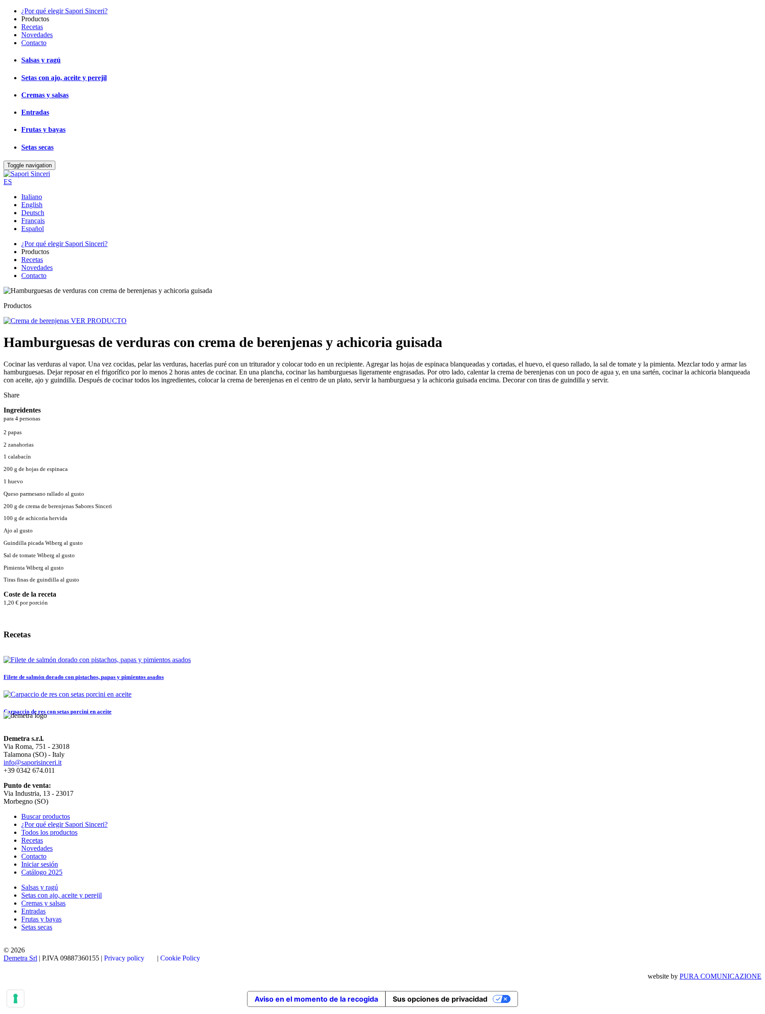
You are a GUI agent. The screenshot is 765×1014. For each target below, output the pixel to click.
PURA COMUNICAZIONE (720, 976)
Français (33, 220)
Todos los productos (49, 832)
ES (8, 181)
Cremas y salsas (45, 95)
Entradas (35, 112)
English (31, 204)
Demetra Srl (20, 958)
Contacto (33, 42)
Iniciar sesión (39, 864)
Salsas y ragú (41, 60)
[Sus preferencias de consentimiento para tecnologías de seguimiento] (15, 998)
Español (32, 228)
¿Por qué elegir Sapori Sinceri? (64, 11)
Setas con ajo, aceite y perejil (64, 77)
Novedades (37, 35)
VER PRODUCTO (99, 320)
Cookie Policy (180, 958)
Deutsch (32, 212)
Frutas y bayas (43, 129)
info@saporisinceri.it (33, 762)
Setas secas (37, 147)
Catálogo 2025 (41, 872)
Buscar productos (45, 816)
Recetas (32, 27)
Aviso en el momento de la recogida (316, 999)
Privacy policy (124, 958)
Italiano (31, 196)
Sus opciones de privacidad (440, 999)
